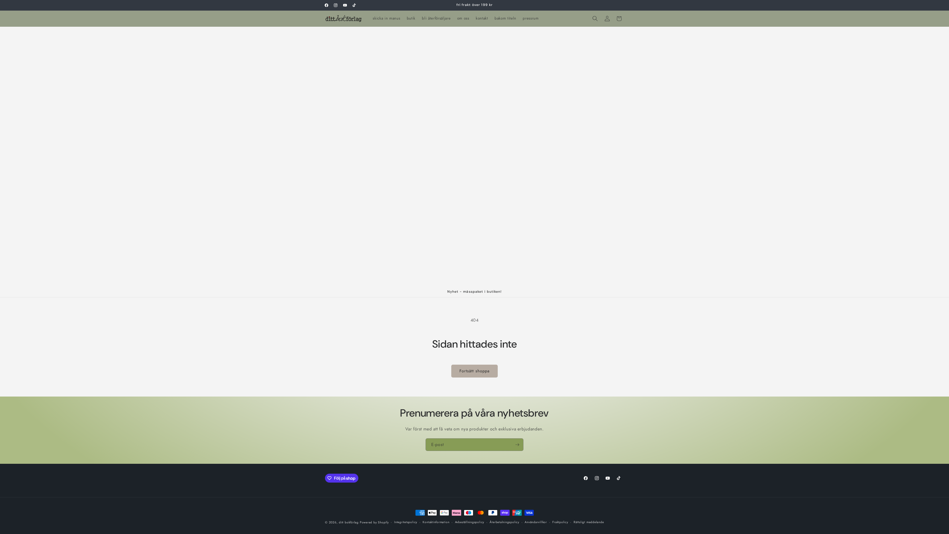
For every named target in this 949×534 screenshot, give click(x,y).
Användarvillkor (536, 522)
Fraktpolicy (560, 522)
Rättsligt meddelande (589, 522)
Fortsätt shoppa (474, 371)
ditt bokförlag (349, 522)
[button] (595, 18)
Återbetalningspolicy (504, 522)
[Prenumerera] (517, 444)
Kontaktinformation (436, 522)
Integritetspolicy (405, 522)
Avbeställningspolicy (469, 522)
